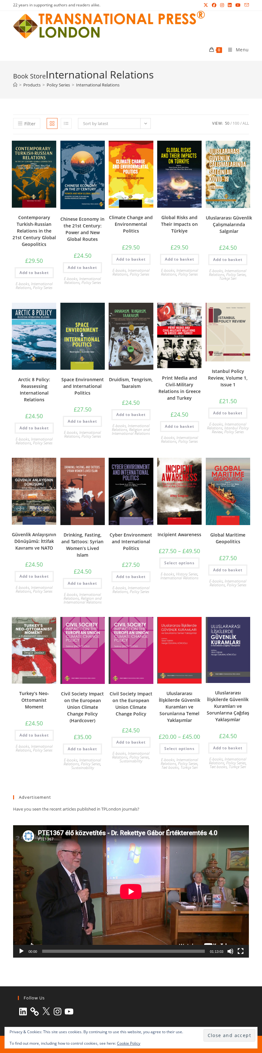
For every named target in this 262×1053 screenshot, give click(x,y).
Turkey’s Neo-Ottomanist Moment (34, 700)
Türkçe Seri (227, 278)
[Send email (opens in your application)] (246, 5)
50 (227, 123)
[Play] (21, 951)
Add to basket (34, 272)
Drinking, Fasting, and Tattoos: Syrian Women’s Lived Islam (82, 545)
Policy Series (42, 287)
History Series (186, 574)
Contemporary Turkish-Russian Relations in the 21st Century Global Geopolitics (34, 230)
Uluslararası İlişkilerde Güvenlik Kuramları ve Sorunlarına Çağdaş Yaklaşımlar (228, 706)
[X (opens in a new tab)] (206, 5)
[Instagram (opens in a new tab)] (222, 5)
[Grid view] (52, 123)
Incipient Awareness (179, 534)
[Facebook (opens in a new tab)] (214, 5)
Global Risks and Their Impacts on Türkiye (179, 224)
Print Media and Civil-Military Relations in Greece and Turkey (179, 388)
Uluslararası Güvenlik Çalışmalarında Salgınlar (229, 224)
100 (236, 123)
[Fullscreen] (240, 951)
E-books (22, 283)
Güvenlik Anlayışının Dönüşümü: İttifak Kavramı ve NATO (34, 541)
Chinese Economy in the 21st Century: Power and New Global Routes (82, 229)
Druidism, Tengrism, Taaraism (131, 382)
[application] (131, 891)
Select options (179, 563)
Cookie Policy (128, 1043)
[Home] (15, 85)
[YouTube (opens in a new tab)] (238, 5)
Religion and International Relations (131, 431)
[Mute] (230, 951)
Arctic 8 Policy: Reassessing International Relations (34, 389)
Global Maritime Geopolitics (227, 538)
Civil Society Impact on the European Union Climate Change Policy (131, 704)
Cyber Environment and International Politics (131, 541)
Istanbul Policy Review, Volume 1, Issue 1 (228, 378)
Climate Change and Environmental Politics (131, 224)
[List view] (66, 123)
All (246, 123)
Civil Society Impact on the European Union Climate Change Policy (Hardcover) (82, 707)
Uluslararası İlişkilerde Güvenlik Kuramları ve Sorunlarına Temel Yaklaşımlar (179, 706)
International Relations (97, 85)
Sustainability (82, 767)
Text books (170, 767)
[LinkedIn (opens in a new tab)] (230, 5)
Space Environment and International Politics (82, 386)
